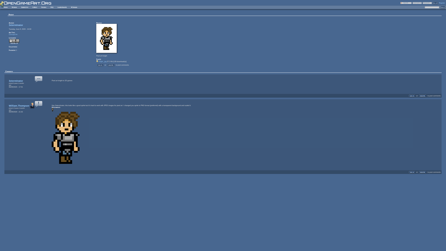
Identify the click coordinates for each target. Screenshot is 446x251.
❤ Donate (74, 7)
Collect (34, 7)
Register (442, 3)
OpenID (405, 3)
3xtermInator (16, 25)
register (110, 65)
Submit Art (24, 7)
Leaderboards (62, 7)
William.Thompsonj (19, 105)
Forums (43, 7)
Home (6, 7)
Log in (100, 65)
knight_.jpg (103, 61)
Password (426, 3)
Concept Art (13, 34)
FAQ (52, 7)
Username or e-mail (417, 3)
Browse (14, 7)
